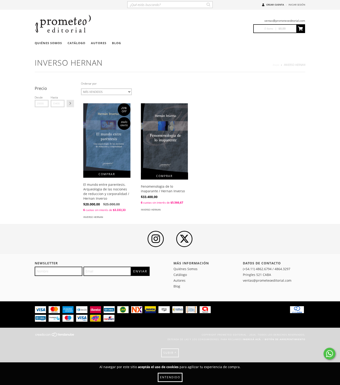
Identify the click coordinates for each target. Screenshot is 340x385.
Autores (98, 43)
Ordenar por (89, 84)
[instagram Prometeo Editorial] (156, 239)
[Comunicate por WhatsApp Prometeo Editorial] (329, 354)
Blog (116, 43)
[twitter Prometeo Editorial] (184, 239)
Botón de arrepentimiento (285, 339)
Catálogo (76, 43)
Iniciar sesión (296, 4)
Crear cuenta (275, 4)
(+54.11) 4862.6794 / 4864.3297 (266, 269)
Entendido (170, 377)
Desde (39, 97)
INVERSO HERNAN (93, 217)
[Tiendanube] (55, 335)
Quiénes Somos (48, 43)
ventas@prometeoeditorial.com (284, 21)
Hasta (54, 97)
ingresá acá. (252, 339)
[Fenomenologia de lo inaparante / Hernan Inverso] (164, 138)
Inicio (276, 65)
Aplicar (70, 103)
